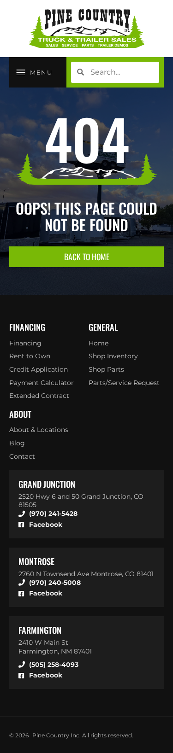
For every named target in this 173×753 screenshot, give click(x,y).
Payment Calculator (41, 383)
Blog (17, 443)
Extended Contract (39, 395)
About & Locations (38, 430)
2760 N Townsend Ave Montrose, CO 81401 (86, 574)
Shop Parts (106, 369)
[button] (34, 72)
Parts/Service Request (124, 383)
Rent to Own (29, 356)
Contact (22, 456)
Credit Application (38, 369)
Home (98, 343)
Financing (25, 343)
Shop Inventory (113, 356)
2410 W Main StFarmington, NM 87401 (55, 646)
